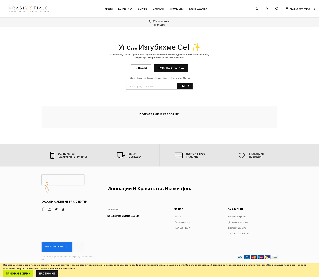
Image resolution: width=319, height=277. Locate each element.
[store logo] (29, 8)
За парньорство (182, 222)
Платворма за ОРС (237, 228)
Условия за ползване (238, 233)
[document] (159, 270)
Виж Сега (159, 24)
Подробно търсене (237, 217)
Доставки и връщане (238, 222)
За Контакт (113, 209)
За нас (178, 217)
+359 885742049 (182, 228)
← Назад (141, 68)
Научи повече (68, 268)
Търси (184, 86)
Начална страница (171, 68)
